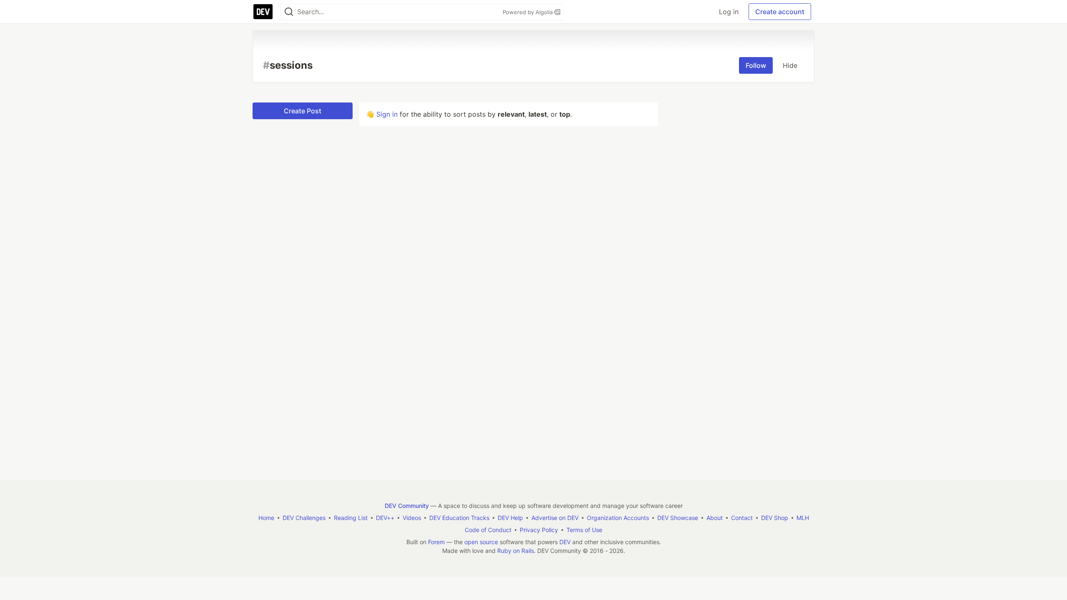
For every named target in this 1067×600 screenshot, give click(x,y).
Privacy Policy (539, 529)
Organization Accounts (618, 517)
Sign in (387, 114)
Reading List (351, 517)
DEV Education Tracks (459, 517)
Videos (412, 517)
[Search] (289, 12)
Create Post (302, 111)
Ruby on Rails (515, 550)
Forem (436, 541)
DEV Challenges (304, 517)
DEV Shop (774, 517)
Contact (742, 517)
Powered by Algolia (528, 12)
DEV (565, 541)
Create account (779, 12)
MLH (802, 517)
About (714, 517)
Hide (790, 65)
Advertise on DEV (555, 517)
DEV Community (407, 505)
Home (266, 517)
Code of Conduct (488, 529)
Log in (729, 12)
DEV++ (385, 517)
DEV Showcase (677, 517)
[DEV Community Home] (263, 11)
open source (481, 541)
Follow (756, 65)
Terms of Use (584, 529)
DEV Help (510, 517)
